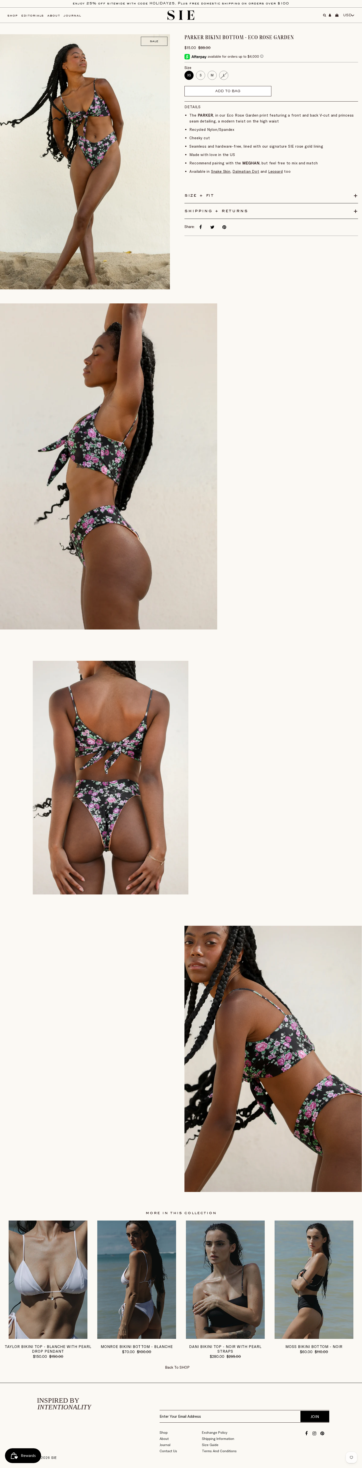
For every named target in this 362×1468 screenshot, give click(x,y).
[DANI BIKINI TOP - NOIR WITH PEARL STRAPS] (225, 1337)
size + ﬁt (199, 195)
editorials (32, 15)
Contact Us (168, 1451)
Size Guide (210, 1445)
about (53, 15)
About (164, 1438)
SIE (54, 1457)
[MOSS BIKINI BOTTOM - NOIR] (314, 1337)
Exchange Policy (214, 1432)
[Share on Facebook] (200, 227)
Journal (165, 1445)
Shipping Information (218, 1438)
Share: (189, 226)
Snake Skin (220, 171)
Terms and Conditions (219, 1451)
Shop (164, 1432)
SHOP (185, 1367)
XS (189, 75)
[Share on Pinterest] (224, 227)
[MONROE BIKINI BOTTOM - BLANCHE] (136, 1337)
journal (72, 15)
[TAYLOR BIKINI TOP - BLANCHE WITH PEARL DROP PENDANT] (48, 1337)
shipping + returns (216, 211)
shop (12, 15)
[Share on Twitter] (212, 227)
